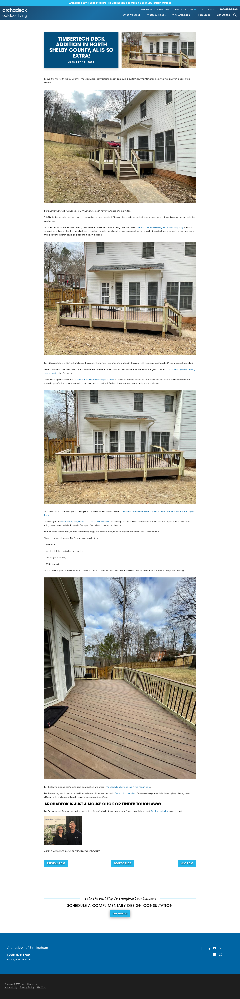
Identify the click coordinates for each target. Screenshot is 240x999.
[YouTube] (214, 948)
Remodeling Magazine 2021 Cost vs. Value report (85, 522)
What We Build (131, 15)
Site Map (41, 987)
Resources (204, 15)
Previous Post (56, 863)
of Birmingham (155, 10)
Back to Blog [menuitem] (122, 863)
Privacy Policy (27, 987)
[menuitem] (131, 15)
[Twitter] (221, 948)
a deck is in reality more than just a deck (94, 380)
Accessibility (10, 987)
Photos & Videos (156, 15)
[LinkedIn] (208, 948)
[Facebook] (202, 948)
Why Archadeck (181, 15)
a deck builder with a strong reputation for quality (159, 228)
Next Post (187, 863)
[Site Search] (235, 15)
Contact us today (159, 811)
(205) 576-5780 (18, 955)
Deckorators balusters (125, 794)
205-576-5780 (228, 10)
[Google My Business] (214, 954)
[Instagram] (221, 954)
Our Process (208, 10)
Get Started (223, 15)
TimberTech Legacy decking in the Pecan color (127, 787)
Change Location (183, 10)
